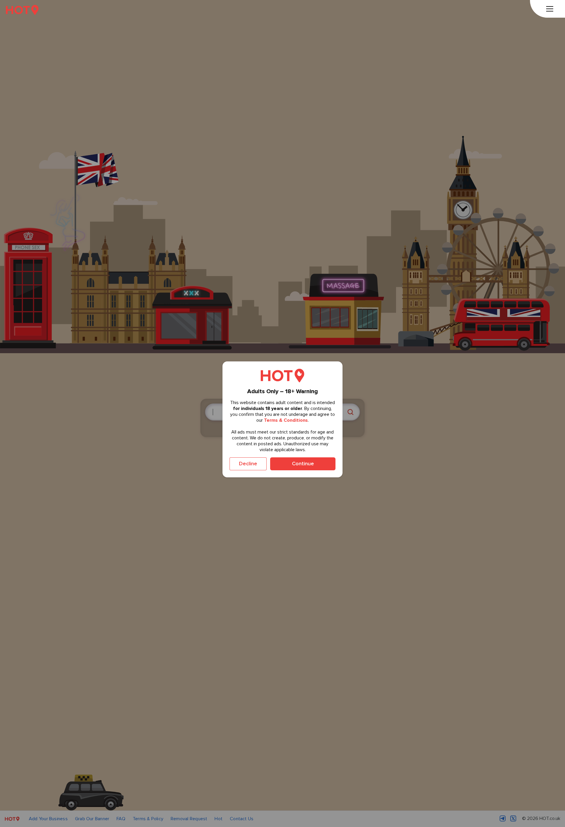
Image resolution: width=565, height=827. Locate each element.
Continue (303, 463)
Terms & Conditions (286, 420)
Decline (248, 463)
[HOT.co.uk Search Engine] (22, 10)
